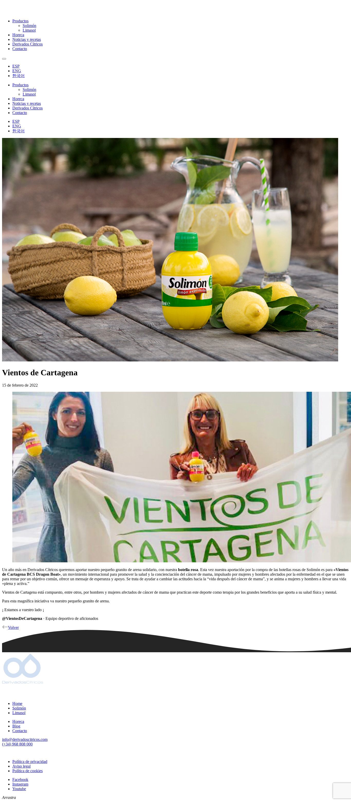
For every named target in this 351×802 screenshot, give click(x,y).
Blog (16, 726)
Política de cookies (27, 771)
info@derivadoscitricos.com (25, 739)
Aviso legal (21, 766)
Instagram (20, 784)
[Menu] (4, 59)
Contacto (19, 48)
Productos (20, 21)
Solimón (29, 25)
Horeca (18, 35)
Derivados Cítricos (27, 44)
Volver (13, 627)
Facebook (20, 779)
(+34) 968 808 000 (17, 744)
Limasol (29, 30)
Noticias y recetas (26, 39)
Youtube (19, 789)
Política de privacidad (29, 761)
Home (17, 703)
